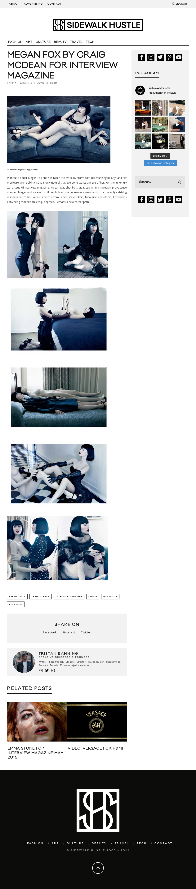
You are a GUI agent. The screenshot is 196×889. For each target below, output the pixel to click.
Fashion (15, 42)
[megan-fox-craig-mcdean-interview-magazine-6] (58, 510)
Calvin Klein (17, 596)
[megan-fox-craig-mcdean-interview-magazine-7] (32, 583)
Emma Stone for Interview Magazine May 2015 (36, 753)
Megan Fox (110, 596)
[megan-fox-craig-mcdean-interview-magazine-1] (32, 281)
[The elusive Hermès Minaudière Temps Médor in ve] (177, 125)
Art (29, 42)
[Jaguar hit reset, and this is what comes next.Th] (177, 141)
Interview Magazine (17, 169)
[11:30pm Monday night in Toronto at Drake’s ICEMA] (143, 125)
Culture (43, 42)
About (14, 3)
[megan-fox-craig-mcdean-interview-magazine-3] (58, 166)
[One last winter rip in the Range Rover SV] (143, 141)
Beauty (60, 42)
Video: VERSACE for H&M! (95, 748)
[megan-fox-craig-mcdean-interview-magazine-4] (58, 357)
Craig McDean (41, 596)
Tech (90, 42)
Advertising (33, 3)
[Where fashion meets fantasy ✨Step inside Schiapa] (160, 108)
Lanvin (92, 596)
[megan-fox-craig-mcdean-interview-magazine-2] (83, 281)
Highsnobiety (32, 169)
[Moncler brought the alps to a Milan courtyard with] (160, 125)
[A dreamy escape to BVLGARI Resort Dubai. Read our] (177, 108)
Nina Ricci (15, 604)
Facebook (50, 632)
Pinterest (68, 632)
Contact (54, 3)
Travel (76, 42)
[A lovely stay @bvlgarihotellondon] (143, 108)
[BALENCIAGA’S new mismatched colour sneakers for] (160, 141)
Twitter (86, 632)
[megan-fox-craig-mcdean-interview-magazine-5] (58, 434)
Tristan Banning (20, 83)
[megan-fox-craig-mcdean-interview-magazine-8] (83, 583)
